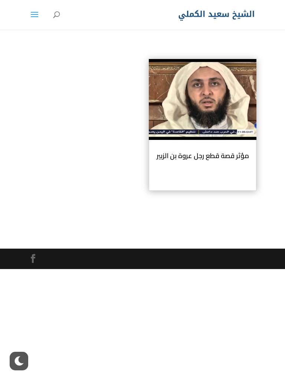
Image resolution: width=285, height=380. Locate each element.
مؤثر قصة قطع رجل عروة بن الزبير (203, 156)
